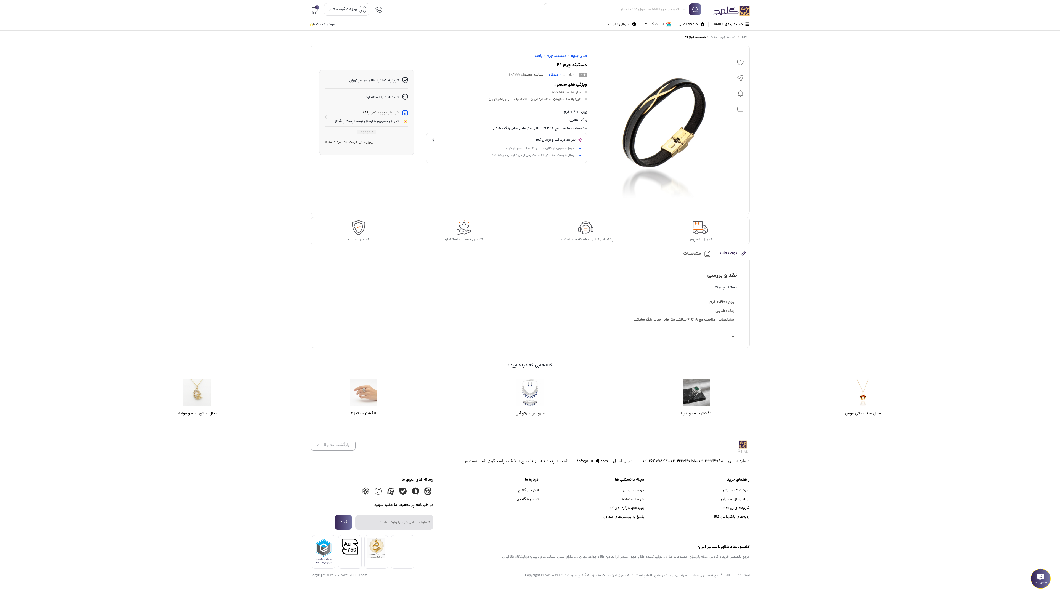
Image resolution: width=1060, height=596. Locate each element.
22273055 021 (683, 461)
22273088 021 (710, 461)
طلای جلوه (579, 56)
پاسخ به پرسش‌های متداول (623, 517)
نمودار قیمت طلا (324, 25)
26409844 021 (655, 461)
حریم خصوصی (633, 490)
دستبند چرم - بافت (723, 37)
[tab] (733, 255)
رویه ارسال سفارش (735, 499)
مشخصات (692, 254)
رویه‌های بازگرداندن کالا (732, 517)
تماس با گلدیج (528, 499)
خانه (744, 37)
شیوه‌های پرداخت (736, 508)
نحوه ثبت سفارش (736, 490)
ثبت (343, 522)
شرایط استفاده (633, 499)
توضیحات (728, 253)
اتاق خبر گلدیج (528, 490)
